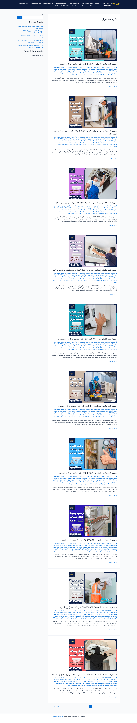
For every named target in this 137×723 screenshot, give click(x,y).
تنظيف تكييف (63, 71)
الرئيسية (97, 3)
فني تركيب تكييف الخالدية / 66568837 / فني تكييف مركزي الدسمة (88, 473)
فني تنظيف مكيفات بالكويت (68, 5)
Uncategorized (105, 67)
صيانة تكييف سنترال (74, 3)
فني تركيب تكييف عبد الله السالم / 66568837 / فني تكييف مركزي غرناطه (85, 270)
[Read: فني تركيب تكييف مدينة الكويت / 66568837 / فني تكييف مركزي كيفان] (93, 183)
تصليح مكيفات (87, 71)
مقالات (57, 5)
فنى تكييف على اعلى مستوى (82, 73)
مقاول (68, 74)
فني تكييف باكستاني (35, 3)
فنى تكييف (94, 73)
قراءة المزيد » (113, 86)
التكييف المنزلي (103, 71)
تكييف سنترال (71, 71)
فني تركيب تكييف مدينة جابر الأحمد (102, 144)
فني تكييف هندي (82, 5)
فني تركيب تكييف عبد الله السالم (103, 280)
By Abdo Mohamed (57, 716)
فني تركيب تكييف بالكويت (106, 551)
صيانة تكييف (101, 73)
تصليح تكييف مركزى (87, 3)
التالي (56, 706)
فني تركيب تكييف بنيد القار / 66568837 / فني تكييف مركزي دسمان (87, 406)
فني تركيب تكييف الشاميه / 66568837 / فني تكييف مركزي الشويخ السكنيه (84, 674)
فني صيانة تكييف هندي (77, 74)
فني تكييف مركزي (94, 5)
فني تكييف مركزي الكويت (105, 74)
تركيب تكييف (94, 71)
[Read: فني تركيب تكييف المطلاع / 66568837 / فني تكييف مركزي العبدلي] (93, 44)
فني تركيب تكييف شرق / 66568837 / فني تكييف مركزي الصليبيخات (87, 339)
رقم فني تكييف (109, 73)
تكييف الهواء (79, 71)
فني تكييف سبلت (23, 3)
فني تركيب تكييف (69, 73)
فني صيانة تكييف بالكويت (90, 74)
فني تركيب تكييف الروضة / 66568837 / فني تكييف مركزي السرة (88, 607)
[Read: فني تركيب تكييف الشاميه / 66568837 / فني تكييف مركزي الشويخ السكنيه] (93, 655)
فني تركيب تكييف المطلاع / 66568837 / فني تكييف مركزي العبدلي (88, 64)
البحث (41, 15)
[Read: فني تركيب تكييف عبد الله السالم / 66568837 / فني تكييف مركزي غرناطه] (93, 250)
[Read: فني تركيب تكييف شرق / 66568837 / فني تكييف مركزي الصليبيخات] (93, 319)
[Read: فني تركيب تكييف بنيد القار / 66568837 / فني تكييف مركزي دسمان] (93, 386)
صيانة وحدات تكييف (61, 3)
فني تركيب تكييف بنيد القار (105, 416)
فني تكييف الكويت (48, 3)
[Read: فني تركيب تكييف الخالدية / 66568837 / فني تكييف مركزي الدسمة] (93, 454)
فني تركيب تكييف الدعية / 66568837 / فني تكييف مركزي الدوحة (88, 540)
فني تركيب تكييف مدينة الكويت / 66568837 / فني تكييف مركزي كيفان (86, 202)
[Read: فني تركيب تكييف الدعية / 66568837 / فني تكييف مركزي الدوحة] (93, 521)
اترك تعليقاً (114, 67)
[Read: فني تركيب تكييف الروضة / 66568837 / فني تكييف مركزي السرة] (93, 588)
